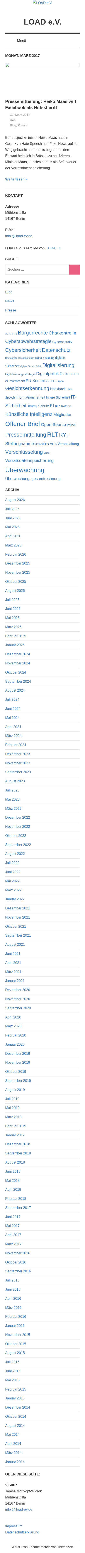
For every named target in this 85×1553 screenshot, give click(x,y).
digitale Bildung (44, 357)
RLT (52, 434)
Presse (22, 125)
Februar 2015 (15, 1389)
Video (46, 453)
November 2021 (17, 917)
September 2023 (18, 772)
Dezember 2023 (17, 754)
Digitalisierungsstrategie (20, 374)
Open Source (53, 424)
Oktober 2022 (15, 836)
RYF (64, 435)
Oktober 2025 (15, 581)
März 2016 (13, 1308)
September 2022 (18, 845)
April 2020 (13, 1017)
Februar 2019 (15, 1126)
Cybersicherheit (23, 350)
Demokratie (11, 358)
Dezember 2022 (17, 817)
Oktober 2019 (15, 1071)
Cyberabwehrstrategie (28, 341)
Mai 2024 (12, 718)
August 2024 (15, 690)
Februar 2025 (15, 636)
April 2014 (13, 1443)
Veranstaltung (68, 444)
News (9, 301)
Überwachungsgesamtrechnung (33, 479)
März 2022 (13, 890)
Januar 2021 (15, 981)
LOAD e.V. (42, 21)
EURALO (53, 248)
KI (52, 405)
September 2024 (18, 681)
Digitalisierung (58, 365)
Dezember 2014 (17, 1407)
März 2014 (13, 1453)
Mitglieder (62, 414)
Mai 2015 (12, 1380)
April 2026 (13, 536)
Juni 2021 (12, 953)
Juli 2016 (12, 1280)
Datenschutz (56, 350)
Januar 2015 (15, 1398)
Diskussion (69, 374)
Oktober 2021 (15, 926)
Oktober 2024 (15, 672)
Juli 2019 (12, 1099)
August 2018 (15, 1162)
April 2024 (13, 727)
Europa (59, 381)
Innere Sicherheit (58, 397)
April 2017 (13, 1235)
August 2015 (15, 1353)
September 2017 (18, 1208)
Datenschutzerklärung (22, 1532)
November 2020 (17, 999)
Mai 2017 (12, 1226)
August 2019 (15, 1090)
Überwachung (24, 470)
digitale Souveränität (30, 366)
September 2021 (18, 935)
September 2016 (18, 1271)
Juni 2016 (12, 1289)
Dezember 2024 (17, 654)
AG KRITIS (11, 333)
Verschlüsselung (24, 452)
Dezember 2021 (17, 908)
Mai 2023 (12, 799)
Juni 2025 (12, 609)
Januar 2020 (15, 1044)
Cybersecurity (62, 342)
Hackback (58, 389)
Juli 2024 (12, 699)
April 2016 (13, 1298)
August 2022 (15, 854)
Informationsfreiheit (30, 397)
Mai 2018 (12, 1180)
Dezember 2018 (17, 1144)
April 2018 (13, 1189)
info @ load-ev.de (18, 236)
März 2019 (13, 1117)
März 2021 (13, 972)
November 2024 (17, 663)
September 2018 (18, 1153)
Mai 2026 (12, 527)
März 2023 (13, 808)
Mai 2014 (12, 1434)
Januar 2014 (15, 1462)
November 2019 (17, 1062)
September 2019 (18, 1081)
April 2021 (13, 963)
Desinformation (26, 358)
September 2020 (18, 1008)
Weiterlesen (15, 179)
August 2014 (15, 1425)
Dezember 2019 (17, 1053)
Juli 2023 (12, 790)
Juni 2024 (12, 708)
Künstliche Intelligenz (29, 414)
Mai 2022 (12, 881)
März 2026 (13, 545)
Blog (13, 125)
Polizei (71, 425)
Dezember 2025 (17, 563)
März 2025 (13, 627)
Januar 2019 (15, 1135)
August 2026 (15, 500)
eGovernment (15, 381)
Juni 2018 (12, 1171)
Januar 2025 (15, 645)
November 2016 (17, 1253)
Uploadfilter (42, 444)
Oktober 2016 (15, 1262)
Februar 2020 (15, 1035)
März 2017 (13, 1244)
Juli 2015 (12, 1362)
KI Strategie (63, 406)
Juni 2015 (12, 1371)
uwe (13, 120)
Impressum (13, 1526)
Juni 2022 (12, 872)
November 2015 (17, 1335)
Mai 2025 (12, 618)
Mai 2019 (12, 1108)
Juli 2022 (12, 863)
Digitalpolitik (47, 373)
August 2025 (15, 591)
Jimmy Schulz (38, 406)
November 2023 (17, 763)
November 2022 (17, 826)
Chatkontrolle (62, 332)
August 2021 (15, 944)
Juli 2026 (12, 509)
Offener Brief (22, 424)
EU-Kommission (40, 381)
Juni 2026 (12, 518)
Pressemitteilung (25, 435)
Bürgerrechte (33, 333)
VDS (53, 444)
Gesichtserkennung (27, 388)
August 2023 (15, 781)
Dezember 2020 (17, 990)
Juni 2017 (12, 1217)
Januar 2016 (15, 1326)
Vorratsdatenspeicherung (29, 460)
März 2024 (13, 736)
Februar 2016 (15, 1316)
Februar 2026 (15, 554)
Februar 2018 (15, 1198)
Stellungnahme (19, 443)
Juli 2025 (12, 600)
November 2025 (17, 572)
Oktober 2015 (15, 1344)
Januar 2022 (15, 899)
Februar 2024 (15, 745)
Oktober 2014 (15, 1416)
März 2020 (13, 1026)
